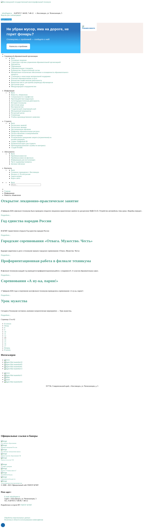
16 (5, 344)
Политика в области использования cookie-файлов (23, 520)
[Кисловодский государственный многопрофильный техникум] (26, 2)
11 (5, 334)
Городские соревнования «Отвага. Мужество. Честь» (47, 241)
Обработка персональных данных (17, 518)
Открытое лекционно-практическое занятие (40, 201)
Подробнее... (6, 215)
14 (5, 340)
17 (5, 346)
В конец (7, 350)
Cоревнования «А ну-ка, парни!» (29, 281)
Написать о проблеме (18, 46)
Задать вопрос (6, 19)
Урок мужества (14, 301)
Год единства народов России (26, 221)
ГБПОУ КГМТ (26, 505)
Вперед (7, 348)
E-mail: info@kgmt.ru (12, 497)
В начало (7, 324)
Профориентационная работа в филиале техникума (46, 261)
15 (5, 342)
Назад (6, 326)
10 (5, 332)
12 (5, 336)
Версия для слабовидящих (11, 15)
